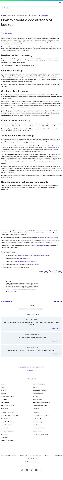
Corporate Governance (7, 396)
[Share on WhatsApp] (55, 271)
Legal (46, 456)
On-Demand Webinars (39, 428)
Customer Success (38, 393)
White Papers (36, 425)
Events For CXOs (37, 419)
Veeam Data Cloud (6, 425)
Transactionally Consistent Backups (29, 264)
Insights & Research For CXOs (41, 416)
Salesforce (4, 434)
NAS (44, 76)
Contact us (4, 399)
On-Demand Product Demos (40, 434)
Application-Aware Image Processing (26, 261)
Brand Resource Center (7, 405)
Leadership (4, 390)
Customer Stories (37, 431)
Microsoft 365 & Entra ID (8, 431)
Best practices (23, 309)
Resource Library (37, 422)
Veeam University (37, 399)
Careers (3, 393)
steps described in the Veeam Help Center (46, 238)
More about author (12, 292)
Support (35, 387)
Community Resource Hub (40, 405)
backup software (53, 149)
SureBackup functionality (42, 246)
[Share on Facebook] (46, 271)
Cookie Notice (37, 456)
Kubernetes (4, 437)
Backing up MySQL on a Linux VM (21, 258)
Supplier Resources (33, 459)
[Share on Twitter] (50, 271)
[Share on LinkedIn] (60, 271)
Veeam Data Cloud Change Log (41, 402)
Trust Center (4, 409)
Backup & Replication (7, 440)
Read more (54, 328)
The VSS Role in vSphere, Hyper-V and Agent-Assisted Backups (32, 255)
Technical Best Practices (36, 309)
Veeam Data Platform (7, 422)
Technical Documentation (40, 390)
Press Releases (5, 402)
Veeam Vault (4, 428)
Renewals (35, 396)
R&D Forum (36, 409)
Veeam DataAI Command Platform (10, 416)
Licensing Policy (57, 456)
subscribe (30, 370)
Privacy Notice (24, 456)
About (2, 387)
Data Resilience (5, 419)
